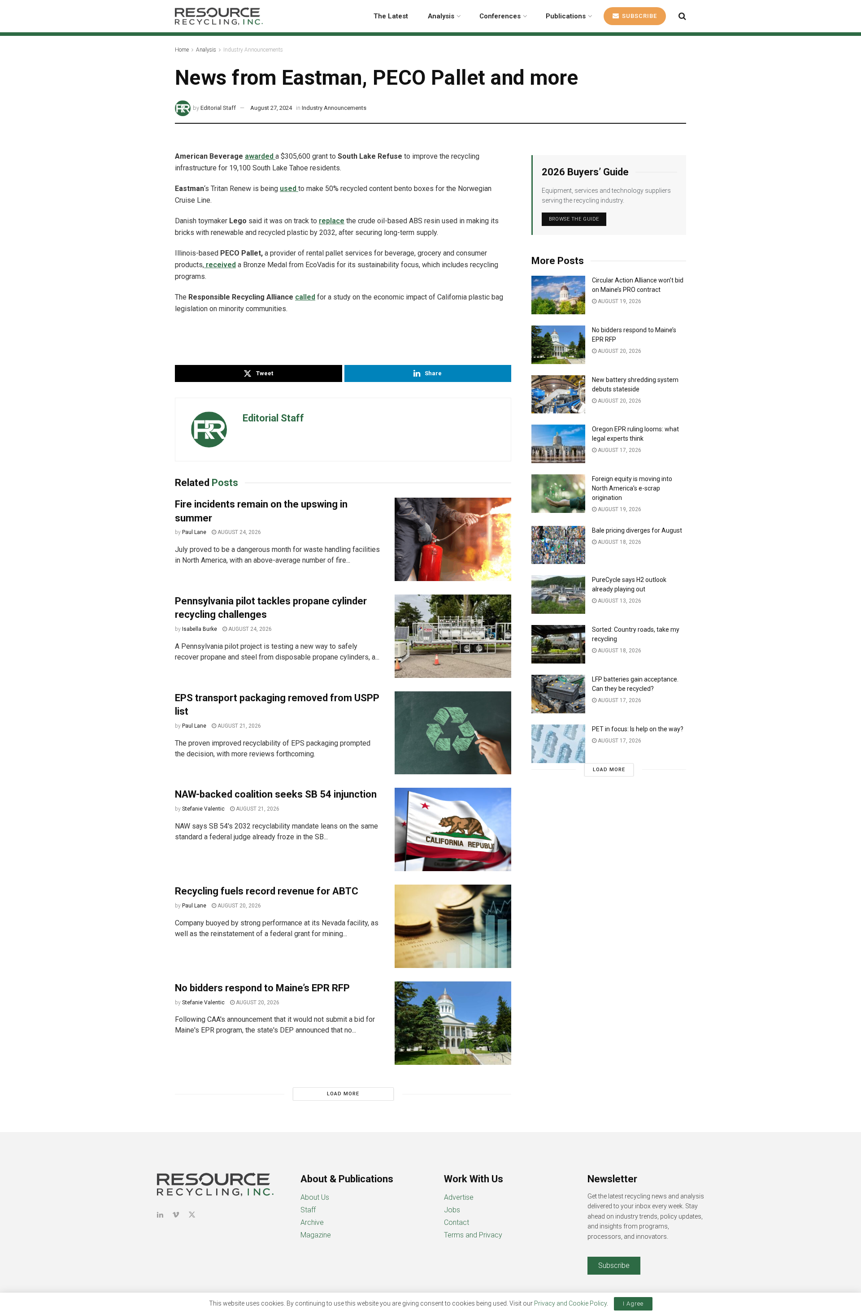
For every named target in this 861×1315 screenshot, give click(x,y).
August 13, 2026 (618, 601)
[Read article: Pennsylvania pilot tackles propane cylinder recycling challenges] (453, 636)
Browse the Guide (574, 219)
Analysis (441, 16)
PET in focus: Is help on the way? (637, 729)
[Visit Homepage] (219, 16)
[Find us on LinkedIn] (160, 1215)
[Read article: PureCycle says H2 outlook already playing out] (558, 594)
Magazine (315, 1235)
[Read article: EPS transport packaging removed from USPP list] (453, 733)
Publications (566, 16)
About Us (314, 1197)
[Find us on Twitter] (192, 1215)
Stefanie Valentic (203, 809)
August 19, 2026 (618, 301)
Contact (456, 1222)
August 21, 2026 (238, 726)
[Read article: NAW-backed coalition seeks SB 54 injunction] (453, 829)
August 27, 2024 (271, 107)
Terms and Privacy (473, 1235)
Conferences (500, 16)
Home (182, 50)
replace (331, 221)
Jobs (452, 1210)
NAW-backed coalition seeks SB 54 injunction (276, 794)
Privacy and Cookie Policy (570, 1303)
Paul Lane (194, 532)
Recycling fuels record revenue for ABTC (266, 891)
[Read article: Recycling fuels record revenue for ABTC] (453, 926)
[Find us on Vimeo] (175, 1215)
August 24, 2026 (238, 532)
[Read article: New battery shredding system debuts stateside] (558, 394)
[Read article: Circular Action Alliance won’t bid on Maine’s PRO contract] (558, 295)
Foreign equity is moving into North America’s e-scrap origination (632, 488)
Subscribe (638, 16)
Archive (312, 1222)
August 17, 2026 (618, 450)
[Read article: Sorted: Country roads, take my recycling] (558, 644)
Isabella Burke (199, 629)
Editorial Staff (218, 107)
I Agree (633, 1303)
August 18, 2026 (618, 542)
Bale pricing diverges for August (637, 530)
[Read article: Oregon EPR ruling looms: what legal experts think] (558, 444)
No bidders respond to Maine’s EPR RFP (262, 988)
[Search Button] (682, 16)
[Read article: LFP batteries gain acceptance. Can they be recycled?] (558, 694)
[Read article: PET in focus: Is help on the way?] (558, 744)
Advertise (459, 1197)
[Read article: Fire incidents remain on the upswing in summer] (453, 539)
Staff (308, 1210)
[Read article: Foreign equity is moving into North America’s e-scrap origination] (558, 493)
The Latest (391, 16)
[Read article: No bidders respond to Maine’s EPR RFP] (453, 1023)
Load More (343, 1094)
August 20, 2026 (238, 906)
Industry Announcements (253, 50)
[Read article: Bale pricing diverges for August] (558, 545)
